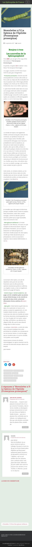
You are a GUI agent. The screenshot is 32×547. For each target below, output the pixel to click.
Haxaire (19, 43)
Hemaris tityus (7, 373)
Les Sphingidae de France (13, 2)
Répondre (25, 427)
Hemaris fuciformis (18, 370)
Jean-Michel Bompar (16, 397)
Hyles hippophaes (8, 375)
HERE (8, 59)
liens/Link (14, 327)
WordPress (21, 545)
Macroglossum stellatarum (10, 378)
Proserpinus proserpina (10, 380)
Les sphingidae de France (8, 543)
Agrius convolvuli (8, 370)
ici (17, 179)
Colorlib (10, 545)
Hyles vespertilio (18, 375)
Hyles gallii (15, 373)
